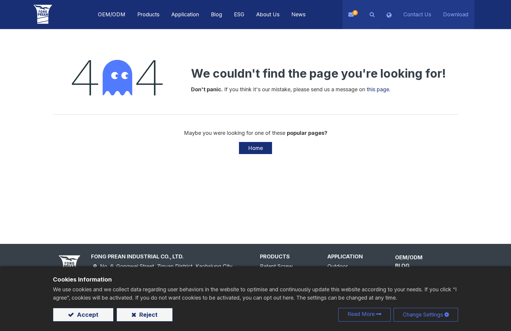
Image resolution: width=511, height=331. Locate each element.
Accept (86, 314)
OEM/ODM (409, 257)
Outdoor (337, 266)
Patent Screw (276, 266)
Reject (148, 314)
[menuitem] (185, 14)
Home (255, 148)
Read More (361, 314)
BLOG (402, 266)
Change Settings (423, 314)
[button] (372, 14)
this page (378, 89)
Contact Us (417, 14)
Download (455, 14)
